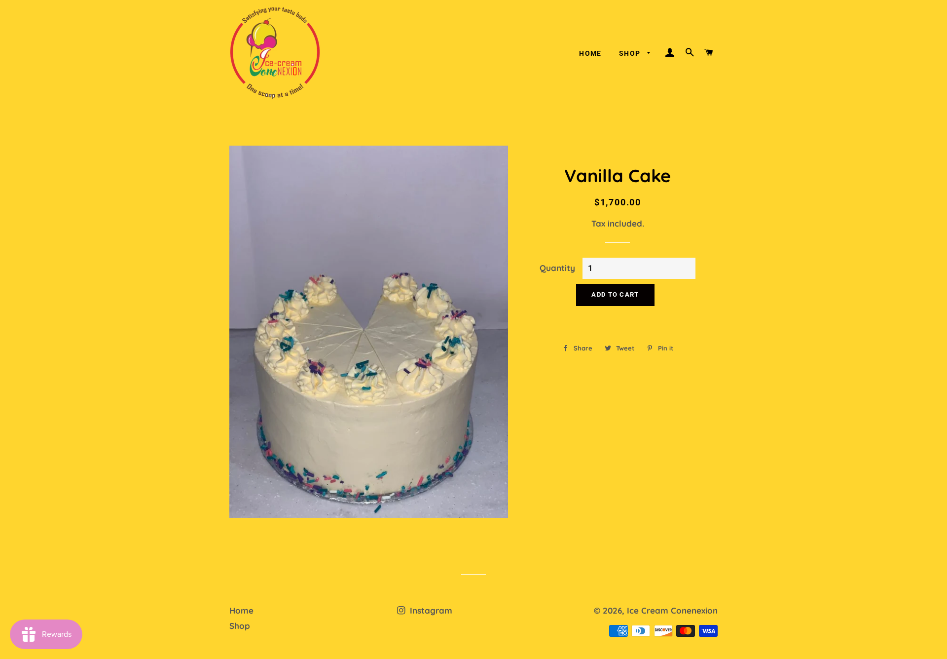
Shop (631, 53)
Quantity (557, 268)
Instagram (429, 610)
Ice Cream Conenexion (672, 610)
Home (590, 53)
